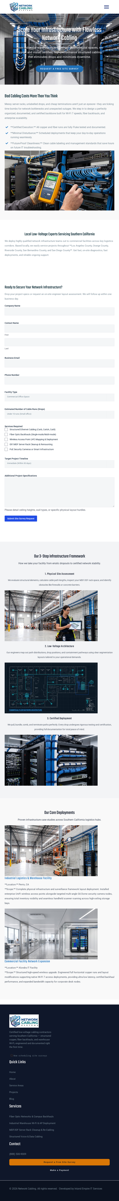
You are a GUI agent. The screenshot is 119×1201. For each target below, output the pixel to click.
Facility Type (16, 392)
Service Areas (16, 1085)
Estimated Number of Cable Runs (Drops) (30, 409)
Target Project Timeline (21, 458)
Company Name (17, 306)
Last (7, 348)
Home (12, 1072)
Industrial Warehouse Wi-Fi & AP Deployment (32, 1123)
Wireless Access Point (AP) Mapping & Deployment (34, 439)
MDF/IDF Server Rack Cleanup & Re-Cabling (31, 1130)
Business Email (17, 358)
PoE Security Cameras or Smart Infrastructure (32, 449)
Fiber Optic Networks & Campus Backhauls (31, 1116)
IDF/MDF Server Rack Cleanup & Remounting (31, 444)
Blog (11, 1099)
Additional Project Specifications (21, 475)
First (7, 335)
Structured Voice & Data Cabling (25, 1136)
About (12, 1079)
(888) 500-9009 (17, 1154)
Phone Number (17, 375)
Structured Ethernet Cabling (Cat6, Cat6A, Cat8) (32, 429)
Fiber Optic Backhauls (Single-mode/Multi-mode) (33, 434)
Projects (13, 1092)
